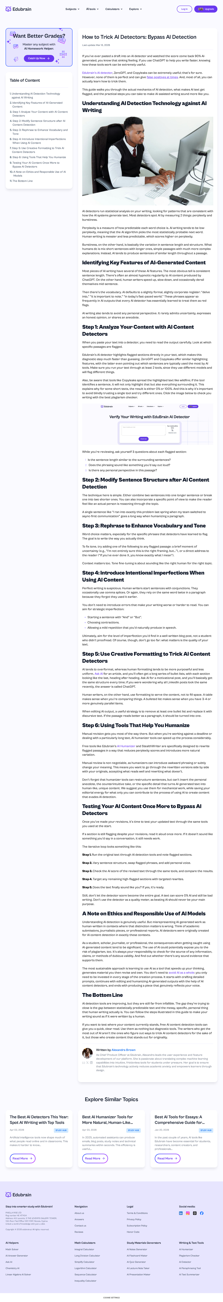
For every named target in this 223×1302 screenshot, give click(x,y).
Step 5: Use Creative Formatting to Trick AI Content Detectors (38, 150)
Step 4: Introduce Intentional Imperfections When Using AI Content (39, 140)
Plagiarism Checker (189, 1255)
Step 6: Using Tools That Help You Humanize (39, 157)
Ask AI (99, 674)
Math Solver (12, 1249)
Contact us (80, 1225)
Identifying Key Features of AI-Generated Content (37, 104)
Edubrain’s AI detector (97, 73)
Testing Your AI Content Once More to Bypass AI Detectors (36, 164)
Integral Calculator (84, 1249)
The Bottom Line (23, 181)
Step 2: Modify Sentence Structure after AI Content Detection (39, 122)
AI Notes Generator (137, 1249)
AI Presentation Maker (138, 1274)
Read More (20, 1158)
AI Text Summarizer (189, 1274)
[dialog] (111, 1298)
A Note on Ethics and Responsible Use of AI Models (39, 173)
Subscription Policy (137, 1225)
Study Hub (61, 1130)
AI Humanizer (126, 746)
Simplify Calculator (84, 1262)
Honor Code (133, 1232)
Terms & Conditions (137, 1213)
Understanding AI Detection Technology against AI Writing (36, 95)
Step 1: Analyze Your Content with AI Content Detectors (40, 113)
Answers (79, 1219)
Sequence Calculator (86, 1274)
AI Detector (185, 1262)
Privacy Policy (134, 1219)
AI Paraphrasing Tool (190, 1268)
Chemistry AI (12, 1268)
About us (79, 1213)
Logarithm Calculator (86, 1268)
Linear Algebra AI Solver (18, 1274)
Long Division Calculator (87, 1255)
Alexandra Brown (124, 1050)
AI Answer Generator (17, 1255)
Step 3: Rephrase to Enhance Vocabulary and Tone (40, 131)
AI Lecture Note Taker (138, 1268)
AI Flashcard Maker (137, 1255)
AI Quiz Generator (136, 1262)
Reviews (79, 1232)
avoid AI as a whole (181, 972)
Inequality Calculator (85, 1280)
